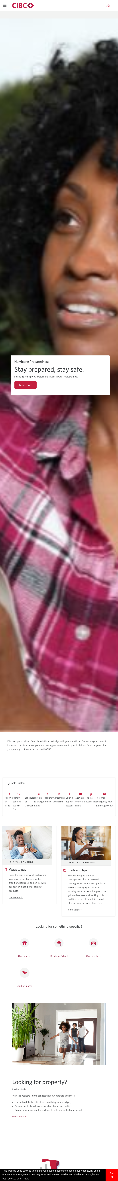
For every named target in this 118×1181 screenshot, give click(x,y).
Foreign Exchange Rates (39, 801)
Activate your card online (80, 801)
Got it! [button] (112, 1175)
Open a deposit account (69, 801)
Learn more (25, 385)
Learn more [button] (23, 1178)
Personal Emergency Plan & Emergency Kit (104, 801)
